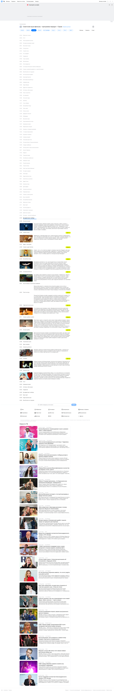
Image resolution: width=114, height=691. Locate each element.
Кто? (24, 37)
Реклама (10, 690)
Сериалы (87, 30)
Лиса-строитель (26, 92)
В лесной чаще (26, 97)
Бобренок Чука (26, 160)
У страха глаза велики (28, 131)
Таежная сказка (26, 155)
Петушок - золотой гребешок (29, 215)
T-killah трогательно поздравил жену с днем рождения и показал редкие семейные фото (52, 547)
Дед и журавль (26, 344)
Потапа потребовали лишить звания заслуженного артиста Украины (53, 612)
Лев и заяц (25, 108)
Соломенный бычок (27, 271)
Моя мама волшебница (28, 79)
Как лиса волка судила (28, 74)
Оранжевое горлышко (28, 210)
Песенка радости (27, 207)
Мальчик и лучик (27, 35)
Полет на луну (26, 292)
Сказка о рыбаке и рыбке (28, 317)
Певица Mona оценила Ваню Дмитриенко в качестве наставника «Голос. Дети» (54, 468)
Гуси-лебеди (26, 103)
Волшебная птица (27, 105)
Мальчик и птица (27, 202)
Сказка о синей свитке (28, 194)
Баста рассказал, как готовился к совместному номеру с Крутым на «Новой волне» (52, 638)
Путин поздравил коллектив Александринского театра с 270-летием (53, 677)
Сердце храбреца (27, 144)
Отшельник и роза (27, 341)
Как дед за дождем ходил (28, 43)
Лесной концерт (26, 221)
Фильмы (81, 30)
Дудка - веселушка (27, 244)
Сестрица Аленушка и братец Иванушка (32, 66)
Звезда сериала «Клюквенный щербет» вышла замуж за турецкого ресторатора (52, 521)
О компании (6, 690)
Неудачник (25, 56)
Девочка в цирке (26, 212)
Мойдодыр (25, 116)
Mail (2, 690)
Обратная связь (109, 690)
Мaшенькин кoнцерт (27, 126)
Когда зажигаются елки (28, 121)
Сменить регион (66, 26)
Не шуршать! (26, 95)
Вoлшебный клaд (27, 258)
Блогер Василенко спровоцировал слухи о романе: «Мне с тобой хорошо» (53, 429)
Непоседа (25, 173)
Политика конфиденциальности (86, 690)
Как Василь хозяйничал (28, 158)
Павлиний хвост (26, 191)
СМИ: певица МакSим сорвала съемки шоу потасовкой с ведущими (51, 664)
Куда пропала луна (27, 176)
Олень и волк (26, 111)
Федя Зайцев (26, 84)
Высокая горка (26, 118)
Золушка (25, 358)
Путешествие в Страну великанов (30, 142)
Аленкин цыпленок (27, 189)
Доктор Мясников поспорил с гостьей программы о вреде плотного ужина (54, 494)
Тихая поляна (26, 165)
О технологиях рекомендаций (75, 690)
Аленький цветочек (27, 139)
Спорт (93, 30)
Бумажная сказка (27, 124)
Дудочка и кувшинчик (28, 87)
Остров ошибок (26, 329)
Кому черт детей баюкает (28, 168)
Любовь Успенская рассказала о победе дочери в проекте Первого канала (53, 455)
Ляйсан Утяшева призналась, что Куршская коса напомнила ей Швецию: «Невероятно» (53, 481)
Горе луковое (26, 58)
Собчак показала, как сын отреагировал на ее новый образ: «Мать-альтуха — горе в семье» (54, 599)
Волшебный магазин (27, 199)
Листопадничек (26, 64)
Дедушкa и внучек (27, 113)
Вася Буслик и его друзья (28, 71)
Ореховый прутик (27, 77)
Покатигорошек (26, 163)
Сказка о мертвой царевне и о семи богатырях (33, 69)
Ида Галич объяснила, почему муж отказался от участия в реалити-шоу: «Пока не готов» (53, 586)
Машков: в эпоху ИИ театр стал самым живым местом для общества (52, 651)
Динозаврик (25, 186)
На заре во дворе (27, 171)
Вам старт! (25, 204)
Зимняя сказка (26, 232)
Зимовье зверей (26, 137)
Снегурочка (25, 48)
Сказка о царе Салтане (28, 247)
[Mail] (2, 1)
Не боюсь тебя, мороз (28, 90)
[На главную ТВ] (4, 1)
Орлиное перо (26, 184)
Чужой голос (26, 51)
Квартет (25, 152)
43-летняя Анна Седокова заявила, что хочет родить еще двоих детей (54, 573)
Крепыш (25, 100)
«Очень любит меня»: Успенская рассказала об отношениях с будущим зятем (52, 560)
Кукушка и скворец (27, 134)
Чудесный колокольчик (28, 305)
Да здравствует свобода (28, 392)
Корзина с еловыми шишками (29, 129)
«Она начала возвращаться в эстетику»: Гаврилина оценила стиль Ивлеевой (53, 442)
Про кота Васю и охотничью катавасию (31, 283)
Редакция (67, 690)
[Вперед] (112, 5)
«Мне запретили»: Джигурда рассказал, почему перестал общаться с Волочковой (53, 507)
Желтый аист (26, 61)
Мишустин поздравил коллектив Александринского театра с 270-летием (54, 534)
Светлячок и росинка (27, 178)
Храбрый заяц (26, 82)
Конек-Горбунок (26, 150)
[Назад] (109, 5)
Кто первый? (26, 53)
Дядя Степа (25, 181)
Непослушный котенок (28, 40)
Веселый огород (26, 45)
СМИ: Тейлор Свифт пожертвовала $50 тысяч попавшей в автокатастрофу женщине (52, 625)
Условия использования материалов (99, 690)
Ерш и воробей (26, 197)
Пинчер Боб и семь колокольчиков (30, 147)
